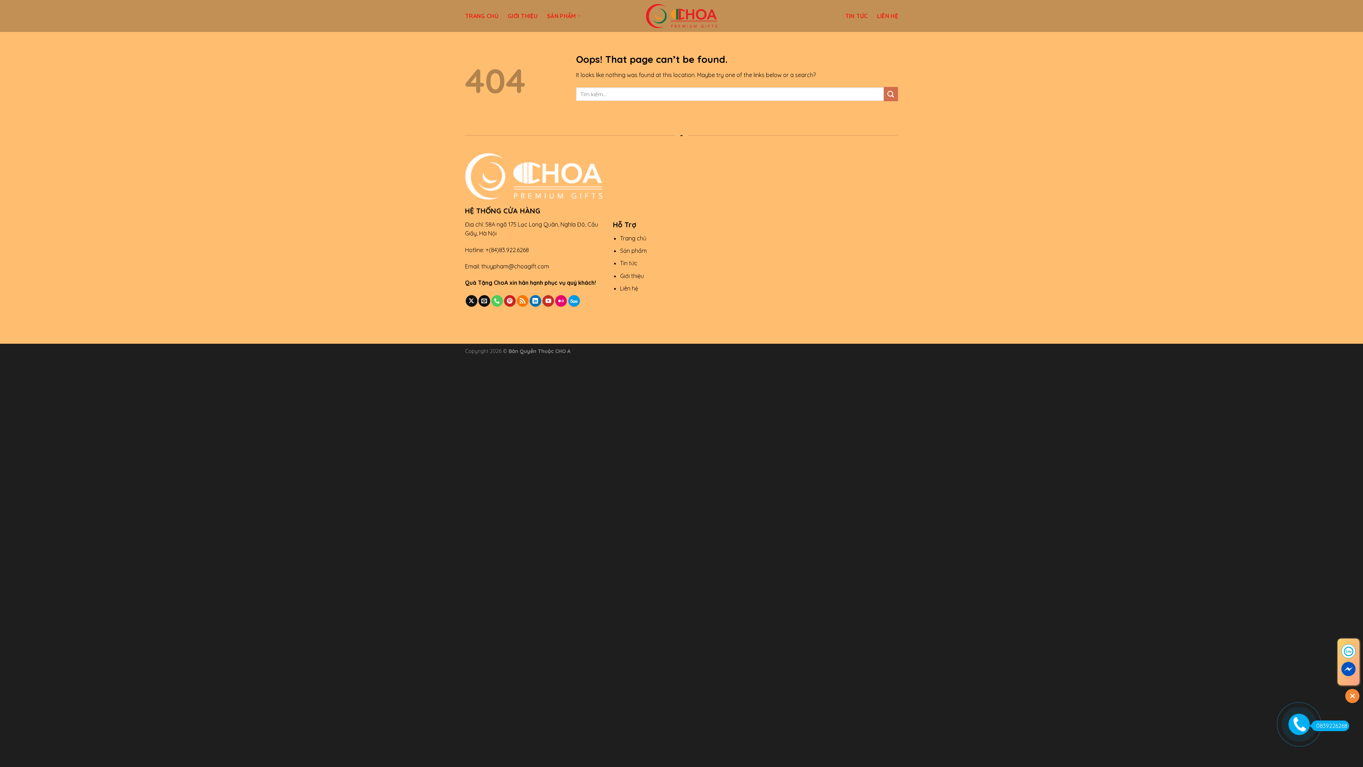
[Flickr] (561, 301)
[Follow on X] (471, 301)
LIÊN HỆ (887, 16)
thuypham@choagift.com (515, 266)
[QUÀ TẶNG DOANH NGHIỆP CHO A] (681, 16)
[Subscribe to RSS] (523, 301)
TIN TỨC (856, 16)
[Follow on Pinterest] (510, 301)
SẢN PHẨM (561, 16)
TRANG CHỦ (481, 16)
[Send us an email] (484, 301)
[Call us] (497, 301)
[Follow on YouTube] (548, 301)
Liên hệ (629, 288)
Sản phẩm (633, 250)
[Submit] (891, 94)
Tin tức (628, 263)
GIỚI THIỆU (523, 16)
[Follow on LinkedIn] (535, 301)
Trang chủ (633, 238)
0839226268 (1331, 725)
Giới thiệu (632, 275)
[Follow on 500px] (574, 301)
